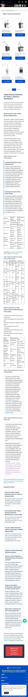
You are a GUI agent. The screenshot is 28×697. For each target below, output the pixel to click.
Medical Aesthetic (10, 10)
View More (7, 34)
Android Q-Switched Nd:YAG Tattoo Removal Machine (20, 32)
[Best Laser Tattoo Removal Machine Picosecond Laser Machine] (7, 23)
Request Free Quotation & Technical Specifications (14, 651)
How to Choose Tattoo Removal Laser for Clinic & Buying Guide (13, 494)
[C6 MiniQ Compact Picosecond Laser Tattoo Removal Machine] (7, 70)
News (2, 680)
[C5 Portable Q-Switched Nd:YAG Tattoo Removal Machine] (20, 70)
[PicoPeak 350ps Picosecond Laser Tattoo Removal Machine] (7, 46)
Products (4, 677)
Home (3, 10)
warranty (7, 410)
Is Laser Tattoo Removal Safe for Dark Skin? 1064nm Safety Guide (14, 529)
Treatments (5, 683)
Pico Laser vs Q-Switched (16, 252)
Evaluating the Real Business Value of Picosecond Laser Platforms (14, 481)
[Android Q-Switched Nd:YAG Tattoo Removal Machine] (20, 23)
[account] (22, 2)
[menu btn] (25, 621)
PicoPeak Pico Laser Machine (20, 54)
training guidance (9, 412)
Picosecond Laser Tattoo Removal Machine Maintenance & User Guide (13, 512)
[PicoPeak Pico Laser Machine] (20, 46)
